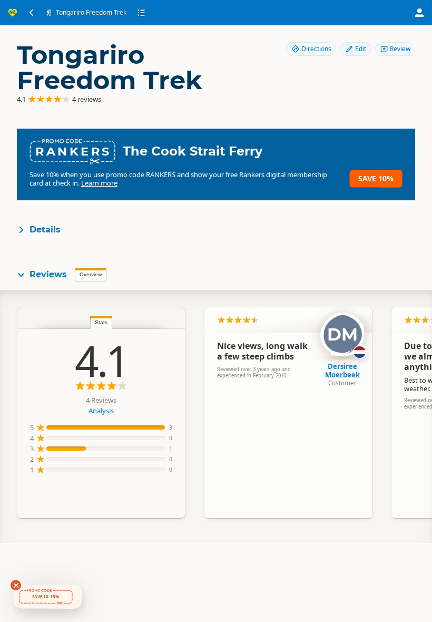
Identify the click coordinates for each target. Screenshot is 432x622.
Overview (91, 274)
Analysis (101, 410)
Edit (360, 48)
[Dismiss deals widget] (16, 585)
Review (400, 48)
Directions (316, 48)
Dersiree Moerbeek (342, 371)
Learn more (99, 183)
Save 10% (376, 178)
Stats (101, 322)
